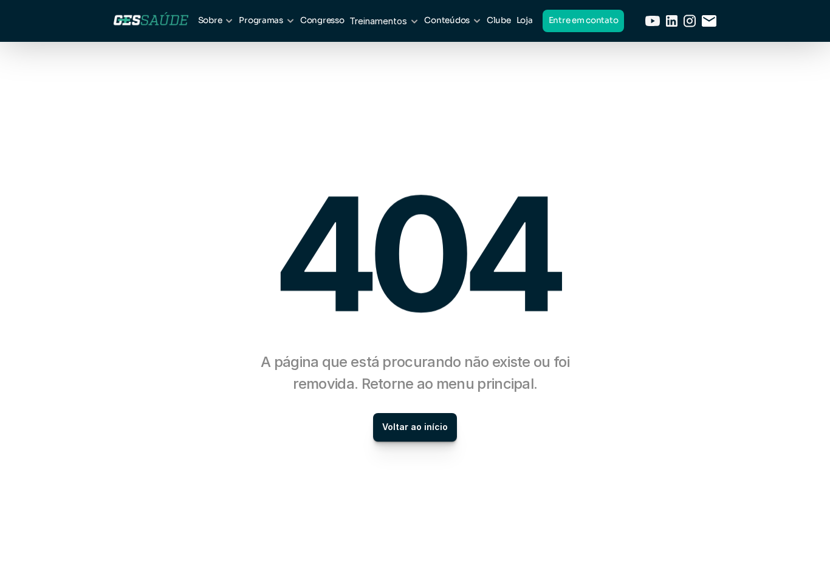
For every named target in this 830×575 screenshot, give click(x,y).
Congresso (322, 20)
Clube (499, 20)
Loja (524, 20)
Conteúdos (447, 20)
